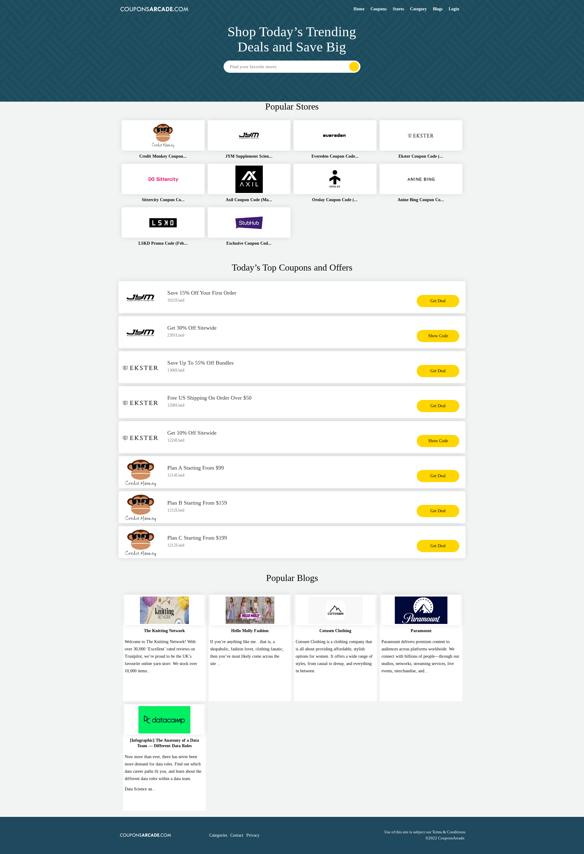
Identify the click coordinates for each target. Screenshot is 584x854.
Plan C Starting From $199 (197, 538)
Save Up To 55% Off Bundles (200, 363)
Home (358, 9)
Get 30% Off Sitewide (192, 328)
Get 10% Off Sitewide (192, 433)
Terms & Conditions (448, 832)
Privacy (252, 835)
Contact (236, 835)
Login (454, 9)
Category (418, 9)
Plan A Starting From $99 (195, 468)
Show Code (438, 336)
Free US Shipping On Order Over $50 (209, 398)
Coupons (378, 9)
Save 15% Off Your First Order (201, 293)
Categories (218, 835)
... (219, 663)
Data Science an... (140, 789)
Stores (398, 9)
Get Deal (438, 301)
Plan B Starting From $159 (197, 503)
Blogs (438, 9)
